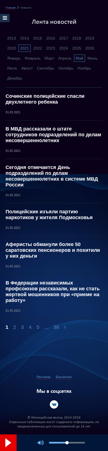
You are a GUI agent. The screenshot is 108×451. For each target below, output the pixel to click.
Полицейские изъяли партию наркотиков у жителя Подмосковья (49, 214)
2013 (11, 38)
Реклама (44, 377)
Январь (13, 58)
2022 (37, 48)
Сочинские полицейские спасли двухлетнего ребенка (45, 99)
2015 (37, 38)
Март (49, 58)
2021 (24, 48)
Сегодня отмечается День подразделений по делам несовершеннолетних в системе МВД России (52, 176)
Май (79, 58)
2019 (89, 38)
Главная (11, 7)
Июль (12, 68)
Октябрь (65, 68)
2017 (63, 38)
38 (56, 327)
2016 (50, 38)
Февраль (32, 58)
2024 (63, 48)
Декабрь (14, 78)
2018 (76, 38)
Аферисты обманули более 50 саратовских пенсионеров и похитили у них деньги (53, 250)
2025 (76, 48)
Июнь (92, 58)
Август (27, 68)
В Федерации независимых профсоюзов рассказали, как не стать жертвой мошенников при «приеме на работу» (53, 291)
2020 (11, 48)
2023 (50, 48)
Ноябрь (84, 68)
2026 (89, 48)
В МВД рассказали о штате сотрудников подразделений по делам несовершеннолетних (53, 134)
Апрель (64, 58)
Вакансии (64, 377)
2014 (24, 38)
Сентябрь (45, 68)
